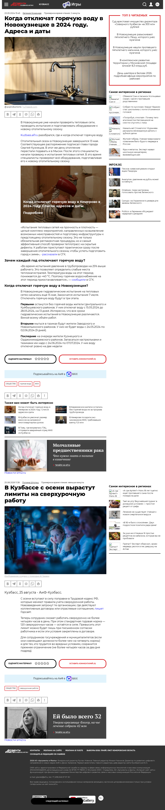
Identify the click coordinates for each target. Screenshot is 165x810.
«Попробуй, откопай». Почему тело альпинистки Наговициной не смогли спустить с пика (140, 120)
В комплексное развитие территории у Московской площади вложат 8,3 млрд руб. (134, 63)
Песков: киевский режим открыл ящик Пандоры (138, 170)
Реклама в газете (74, 750)
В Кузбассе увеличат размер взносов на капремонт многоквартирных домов (32, 420)
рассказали (50, 254)
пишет (99, 608)
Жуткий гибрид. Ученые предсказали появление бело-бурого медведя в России (141, 141)
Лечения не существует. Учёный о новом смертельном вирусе (139, 513)
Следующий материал (57, 801)
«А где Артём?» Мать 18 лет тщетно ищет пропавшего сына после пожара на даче (140, 493)
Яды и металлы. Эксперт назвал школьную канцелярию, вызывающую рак (139, 152)
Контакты (35, 750)
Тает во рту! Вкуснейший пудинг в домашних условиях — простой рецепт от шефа (140, 504)
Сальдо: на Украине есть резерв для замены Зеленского (140, 202)
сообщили (79, 279)
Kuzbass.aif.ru (29, 135)
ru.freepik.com (30, 107)
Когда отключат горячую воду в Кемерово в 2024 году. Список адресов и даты (61, 204)
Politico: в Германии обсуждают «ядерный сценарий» (137, 212)
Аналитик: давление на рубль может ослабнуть (140, 180)
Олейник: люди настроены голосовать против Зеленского (138, 191)
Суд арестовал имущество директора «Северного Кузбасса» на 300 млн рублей (134, 24)
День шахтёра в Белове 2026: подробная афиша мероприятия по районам (135, 76)
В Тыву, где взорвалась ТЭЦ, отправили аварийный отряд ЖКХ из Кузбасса (35, 430)
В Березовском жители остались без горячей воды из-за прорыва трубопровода (85, 409)
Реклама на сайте (53, 750)
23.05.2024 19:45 (12, 13)
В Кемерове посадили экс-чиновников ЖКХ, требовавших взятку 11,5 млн (85, 420)
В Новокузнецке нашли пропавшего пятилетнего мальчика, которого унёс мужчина (134, 50)
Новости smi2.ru (15, 472)
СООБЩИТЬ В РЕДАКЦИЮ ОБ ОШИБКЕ (47, 754)
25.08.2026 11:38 (12, 482)
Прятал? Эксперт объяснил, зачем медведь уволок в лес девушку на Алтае (140, 546)
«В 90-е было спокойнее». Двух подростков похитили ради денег (140, 523)
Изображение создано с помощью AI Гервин (27, 576)
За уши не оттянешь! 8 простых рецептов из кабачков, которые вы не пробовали (141, 536)
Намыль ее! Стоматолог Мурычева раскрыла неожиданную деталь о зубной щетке (140, 131)
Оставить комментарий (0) (82, 359)
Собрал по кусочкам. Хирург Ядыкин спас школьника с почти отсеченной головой (141, 109)
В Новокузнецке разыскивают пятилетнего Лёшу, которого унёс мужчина (135, 37)
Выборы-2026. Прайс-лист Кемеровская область (111, 750)
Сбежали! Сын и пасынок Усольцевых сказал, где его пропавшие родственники (141, 99)
